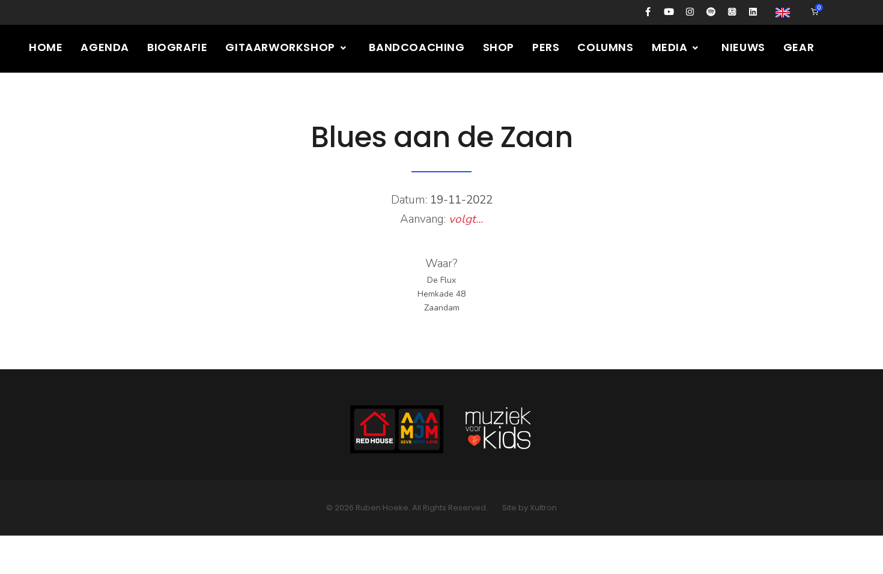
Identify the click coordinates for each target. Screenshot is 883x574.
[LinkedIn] (752, 12)
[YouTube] (668, 12)
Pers (545, 47)
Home (45, 47)
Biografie (177, 47)
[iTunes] (731, 12)
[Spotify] (710, 12)
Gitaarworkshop (281, 47)
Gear (798, 47)
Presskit (55, 95)
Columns (605, 47)
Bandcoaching (416, 47)
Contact (127, 95)
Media (671, 47)
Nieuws (743, 47)
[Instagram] (689, 12)
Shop (498, 47)
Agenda (104, 47)
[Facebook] (647, 12)
